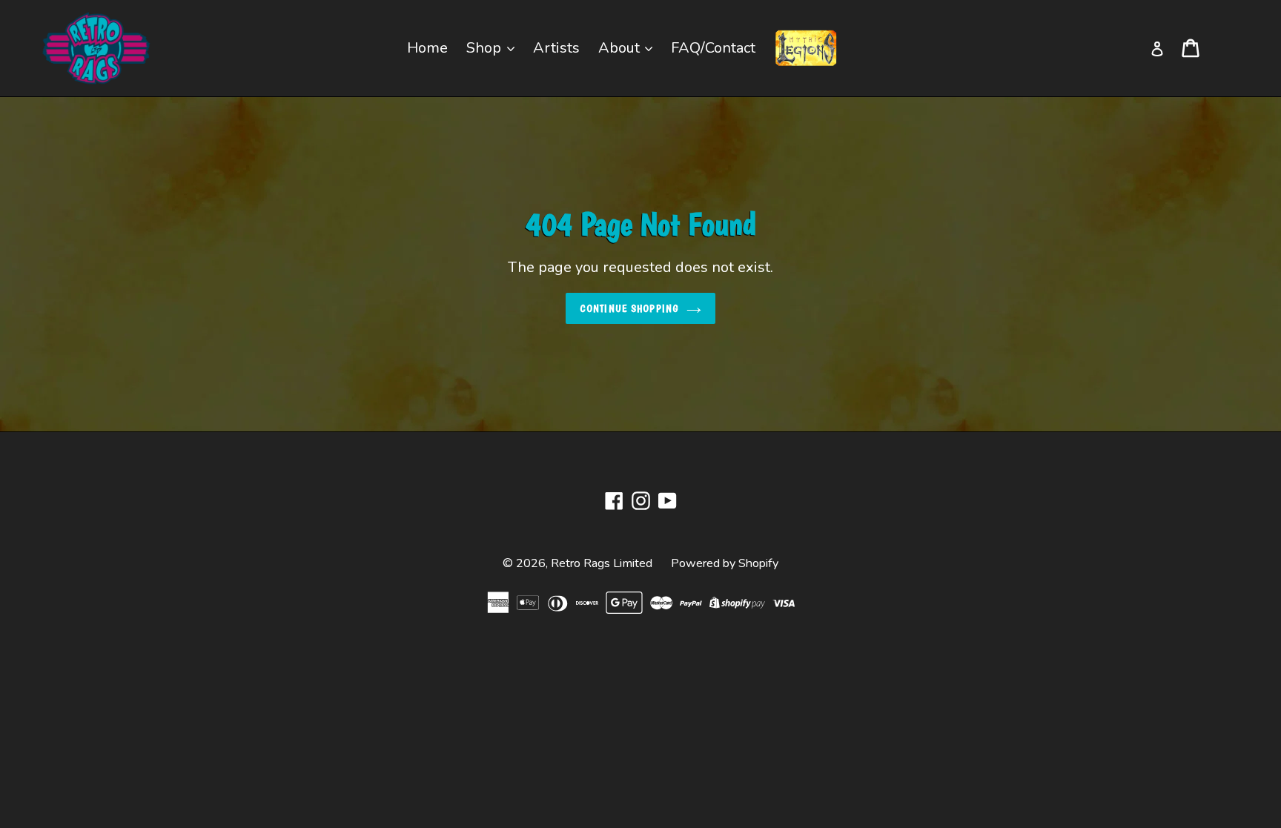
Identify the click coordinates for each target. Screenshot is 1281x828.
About (620, 48)
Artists (556, 48)
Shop (485, 48)
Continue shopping (629, 308)
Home (427, 48)
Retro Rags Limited (601, 563)
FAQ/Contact (713, 48)
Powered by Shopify (724, 563)
